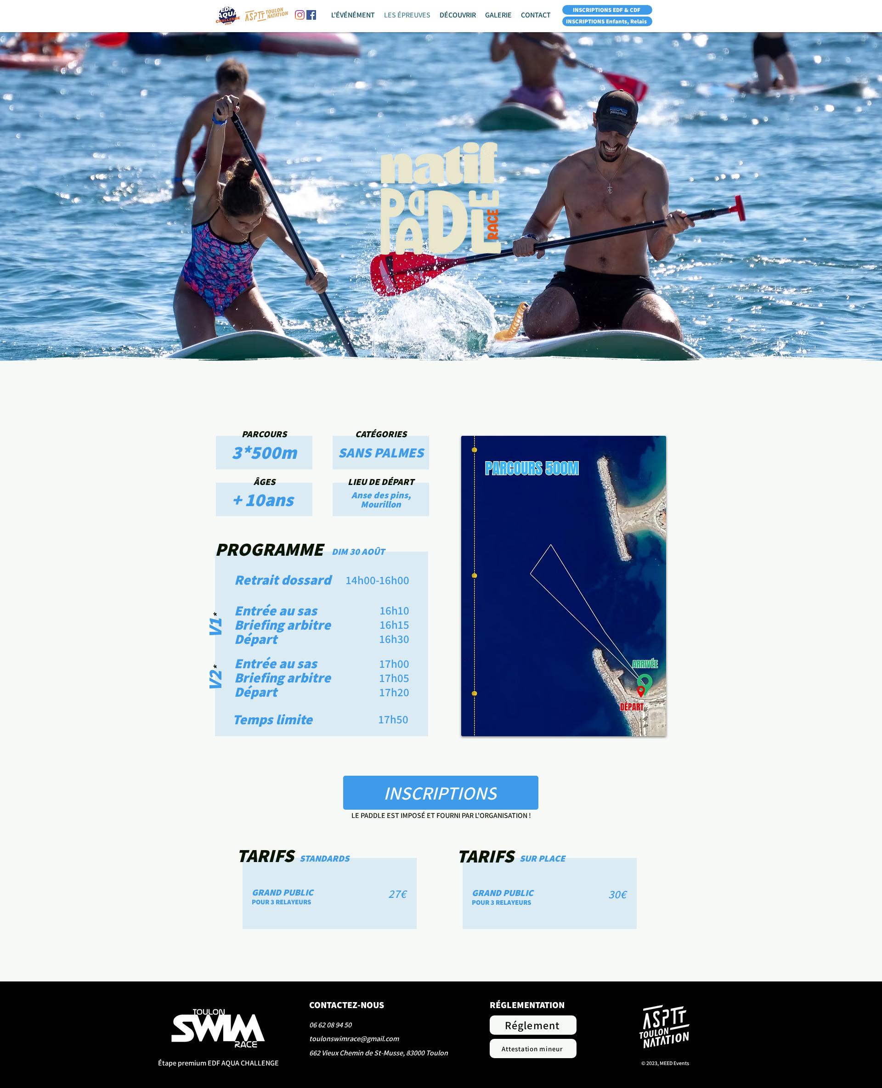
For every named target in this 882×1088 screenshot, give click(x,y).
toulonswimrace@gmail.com (354, 1038)
